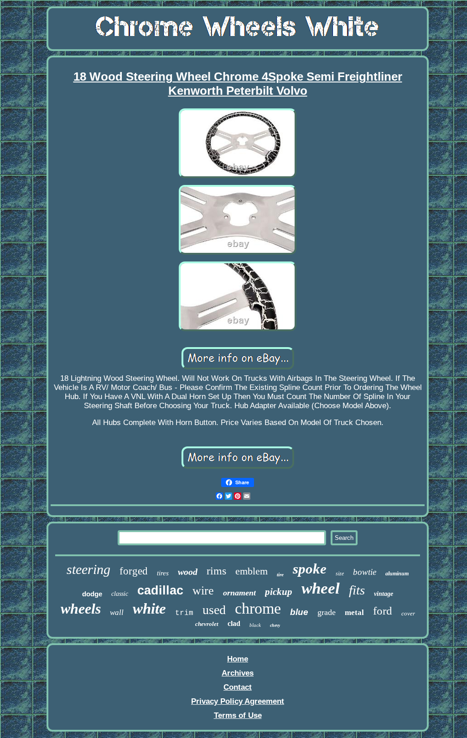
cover (408, 613)
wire (203, 590)
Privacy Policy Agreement (237, 701)
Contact (237, 687)
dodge (92, 594)
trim (184, 613)
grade (326, 612)
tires (163, 573)
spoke (310, 569)
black (255, 625)
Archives (238, 673)
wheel (320, 588)
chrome (258, 608)
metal (354, 612)
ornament (239, 592)
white (149, 608)
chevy (275, 625)
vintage (383, 593)
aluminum (397, 573)
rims (216, 571)
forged (133, 571)
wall (117, 612)
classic (119, 593)
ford (382, 611)
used (214, 610)
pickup (278, 591)
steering (88, 569)
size (340, 573)
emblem (251, 571)
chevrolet (206, 623)
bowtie (364, 572)
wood (187, 572)
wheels (81, 608)
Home (237, 659)
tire (280, 574)
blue (299, 612)
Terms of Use (238, 715)
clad (234, 623)
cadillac (160, 590)
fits (357, 590)
